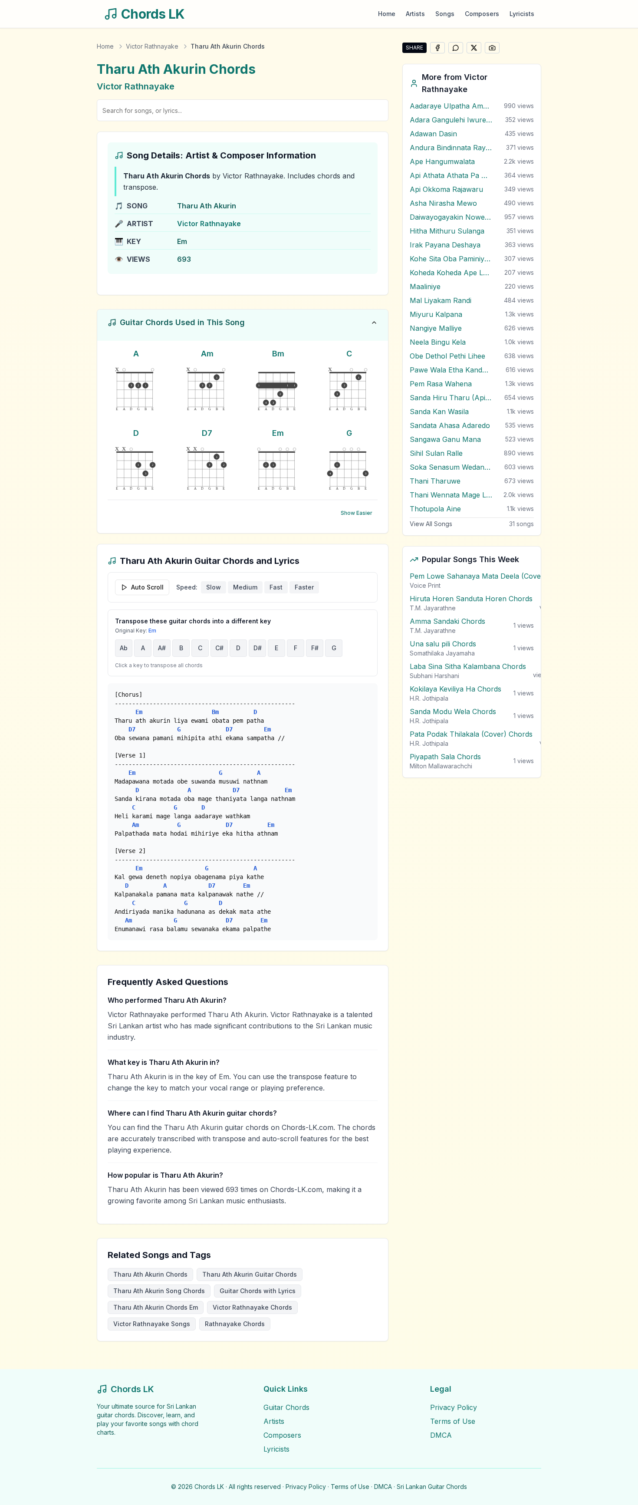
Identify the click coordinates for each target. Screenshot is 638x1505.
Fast (276, 587)
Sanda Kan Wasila (439, 411)
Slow (213, 587)
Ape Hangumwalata (442, 161)
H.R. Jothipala (429, 698)
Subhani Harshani (434, 675)
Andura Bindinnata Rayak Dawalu (451, 147)
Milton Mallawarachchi (441, 766)
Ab (124, 648)
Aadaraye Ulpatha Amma (451, 106)
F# (315, 648)
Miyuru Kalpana (436, 314)
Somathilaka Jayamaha (442, 653)
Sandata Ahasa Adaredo (450, 425)
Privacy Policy (453, 1407)
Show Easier (356, 513)
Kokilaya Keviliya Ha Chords (455, 689)
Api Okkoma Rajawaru (446, 189)
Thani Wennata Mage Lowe (451, 495)
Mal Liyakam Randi (440, 300)
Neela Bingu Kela (438, 342)
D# (257, 648)
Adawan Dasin (433, 133)
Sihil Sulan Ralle (436, 453)
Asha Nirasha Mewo (443, 203)
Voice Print (425, 585)
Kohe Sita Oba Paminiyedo (451, 258)
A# (162, 648)
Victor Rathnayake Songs (151, 1323)
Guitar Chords (286, 1407)
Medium (245, 587)
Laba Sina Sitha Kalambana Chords (468, 666)
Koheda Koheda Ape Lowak (451, 272)
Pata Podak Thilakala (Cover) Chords (471, 734)
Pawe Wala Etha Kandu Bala (451, 370)
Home (386, 13)
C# (219, 648)
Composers (482, 13)
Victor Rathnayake (152, 46)
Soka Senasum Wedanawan (451, 467)
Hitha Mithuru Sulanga (447, 231)
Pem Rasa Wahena (441, 383)
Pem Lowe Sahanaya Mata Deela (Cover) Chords (491, 576)
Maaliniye (425, 286)
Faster (304, 587)
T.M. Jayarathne (433, 608)
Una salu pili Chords (443, 643)
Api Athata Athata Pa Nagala (451, 175)
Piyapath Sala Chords (445, 756)
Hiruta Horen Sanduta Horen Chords (471, 598)
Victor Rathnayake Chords (252, 1307)
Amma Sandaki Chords (447, 621)
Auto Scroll (147, 587)
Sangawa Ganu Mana (445, 439)
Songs (444, 13)
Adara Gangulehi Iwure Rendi (451, 119)
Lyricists (522, 13)
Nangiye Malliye (436, 328)
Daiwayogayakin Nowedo (451, 217)
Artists (415, 13)
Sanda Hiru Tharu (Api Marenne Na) (451, 397)
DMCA (441, 1435)
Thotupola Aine (435, 508)
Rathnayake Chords (235, 1323)
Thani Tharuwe (435, 481)
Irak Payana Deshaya (445, 244)
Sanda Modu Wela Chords (453, 711)
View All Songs (431, 523)
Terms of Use (452, 1421)
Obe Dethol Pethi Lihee (447, 356)
